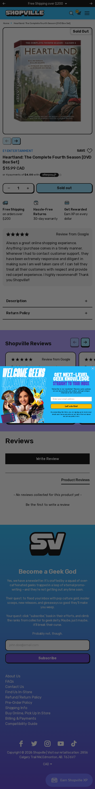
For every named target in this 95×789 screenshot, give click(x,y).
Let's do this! (71, 406)
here (77, 416)
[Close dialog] (93, 368)
